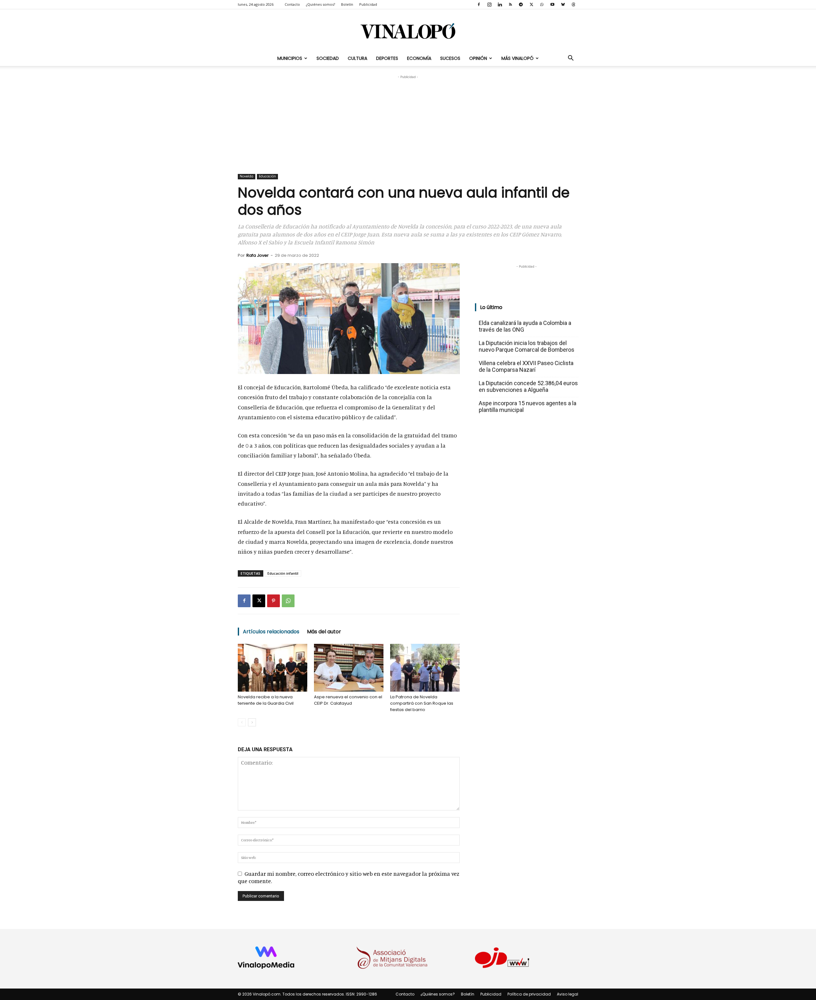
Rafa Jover (257, 255)
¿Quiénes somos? (320, 4)
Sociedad (328, 58)
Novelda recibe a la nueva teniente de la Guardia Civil (266, 700)
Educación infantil (282, 573)
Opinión (478, 58)
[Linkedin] (500, 4)
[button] (570, 58)
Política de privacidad (529, 994)
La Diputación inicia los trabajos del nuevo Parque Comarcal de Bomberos (526, 346)
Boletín (347, 4)
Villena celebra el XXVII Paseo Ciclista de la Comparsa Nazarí (526, 366)
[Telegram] (521, 4)
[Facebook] (479, 4)
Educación (267, 176)
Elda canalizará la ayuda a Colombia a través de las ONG (525, 326)
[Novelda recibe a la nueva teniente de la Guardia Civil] (272, 668)
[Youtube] (552, 4)
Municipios (289, 58)
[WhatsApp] (542, 4)
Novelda (246, 176)
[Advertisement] (408, 120)
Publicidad (368, 4)
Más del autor (324, 631)
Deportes (387, 58)
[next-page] (252, 722)
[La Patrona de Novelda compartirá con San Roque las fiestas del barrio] (425, 668)
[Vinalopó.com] (408, 31)
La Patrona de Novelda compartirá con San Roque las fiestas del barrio (421, 703)
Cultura (357, 58)
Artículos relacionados (271, 631)
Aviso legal (567, 994)
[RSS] (510, 4)
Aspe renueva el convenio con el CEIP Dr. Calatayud (348, 700)
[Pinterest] (273, 600)
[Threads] (573, 4)
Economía (419, 58)
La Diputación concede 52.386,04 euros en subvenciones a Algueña (528, 386)
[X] (531, 4)
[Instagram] (489, 4)
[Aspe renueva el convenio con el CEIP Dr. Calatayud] (348, 668)
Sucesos (450, 58)
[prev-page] (242, 722)
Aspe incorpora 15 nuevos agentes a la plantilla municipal (527, 406)
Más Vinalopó (517, 58)
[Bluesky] (563, 4)
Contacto (292, 4)
